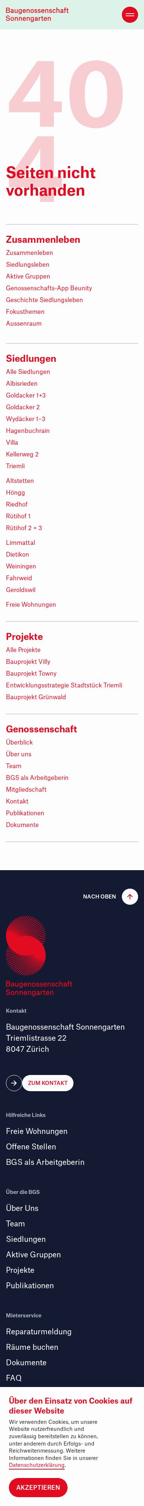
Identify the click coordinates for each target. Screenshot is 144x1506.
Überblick (19, 742)
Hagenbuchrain (28, 431)
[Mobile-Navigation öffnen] (130, 15)
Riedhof (17, 504)
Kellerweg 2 (22, 454)
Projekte (24, 636)
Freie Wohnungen (31, 605)
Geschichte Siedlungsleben (44, 300)
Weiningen (21, 566)
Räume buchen (32, 1347)
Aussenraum (24, 324)
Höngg (15, 493)
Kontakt (17, 801)
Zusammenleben (43, 239)
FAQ (13, 1378)
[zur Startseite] (39, 14)
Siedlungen (31, 358)
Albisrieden (22, 384)
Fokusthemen (25, 312)
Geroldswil (20, 590)
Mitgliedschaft (26, 790)
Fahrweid (19, 578)
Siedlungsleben (27, 265)
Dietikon (17, 554)
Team (13, 766)
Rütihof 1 (18, 516)
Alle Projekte (23, 650)
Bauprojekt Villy (28, 662)
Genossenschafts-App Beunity (49, 288)
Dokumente (22, 825)
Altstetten (20, 481)
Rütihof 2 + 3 (24, 528)
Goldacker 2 (23, 407)
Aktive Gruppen (28, 276)
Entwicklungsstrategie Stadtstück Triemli (64, 685)
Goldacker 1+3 (26, 395)
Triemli (15, 466)
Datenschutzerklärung (37, 1465)
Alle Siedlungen (28, 372)
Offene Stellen (31, 1147)
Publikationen (25, 813)
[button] (107, 897)
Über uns (18, 754)
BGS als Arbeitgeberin (37, 778)
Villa (12, 442)
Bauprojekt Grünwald (36, 697)
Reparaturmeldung (39, 1332)
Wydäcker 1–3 (25, 419)
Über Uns (22, 1208)
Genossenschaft (41, 729)
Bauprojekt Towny (31, 673)
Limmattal (20, 543)
